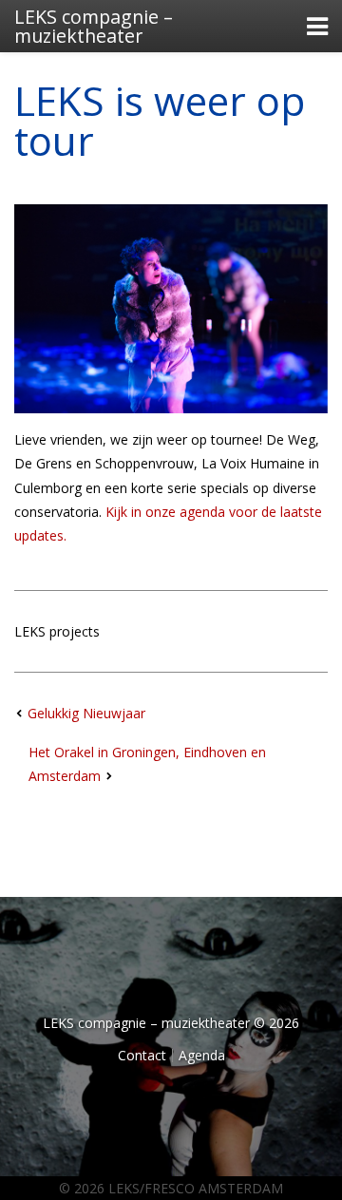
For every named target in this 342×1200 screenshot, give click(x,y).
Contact (142, 1055)
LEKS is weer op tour (159, 120)
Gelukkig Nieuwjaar (86, 713)
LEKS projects (57, 631)
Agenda (202, 1055)
